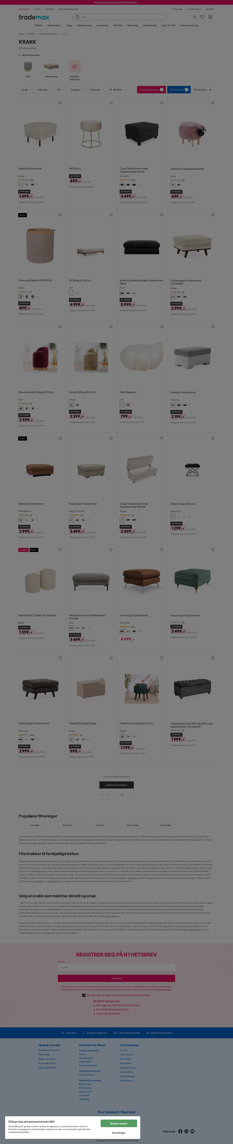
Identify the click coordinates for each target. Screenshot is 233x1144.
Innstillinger (119, 1132)
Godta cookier (118, 1123)
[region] (72, 1127)
